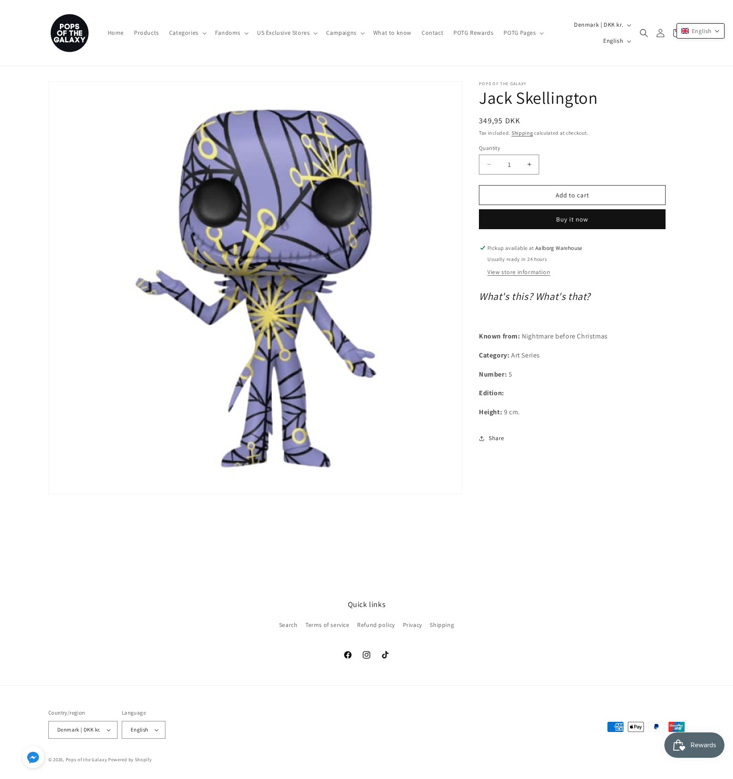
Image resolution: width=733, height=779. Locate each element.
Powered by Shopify (130, 759)
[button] (187, 33)
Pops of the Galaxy (86, 759)
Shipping (522, 133)
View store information (518, 272)
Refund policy (376, 625)
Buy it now (572, 219)
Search (288, 625)
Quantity (489, 147)
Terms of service (327, 625)
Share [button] (496, 438)
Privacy (412, 625)
